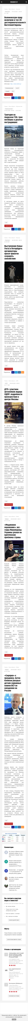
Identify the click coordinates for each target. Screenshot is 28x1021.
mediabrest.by (14, 2)
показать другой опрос (14, 920)
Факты (6, 929)
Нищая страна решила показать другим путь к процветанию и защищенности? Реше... (15, 863)
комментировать (9, 94)
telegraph (7, 91)
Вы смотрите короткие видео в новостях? (12, 899)
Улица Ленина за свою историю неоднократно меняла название (13, 933)
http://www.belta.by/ (15, 84)
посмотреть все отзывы (14, 995)
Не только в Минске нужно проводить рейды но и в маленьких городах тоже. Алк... (16, 854)
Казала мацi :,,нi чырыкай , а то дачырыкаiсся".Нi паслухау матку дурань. (16, 871)
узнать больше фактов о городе (14, 939)
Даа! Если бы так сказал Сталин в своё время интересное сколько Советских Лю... (15, 887)
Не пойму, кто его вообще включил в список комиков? (16, 879)
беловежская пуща (9, 88)
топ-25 (17, 88)
